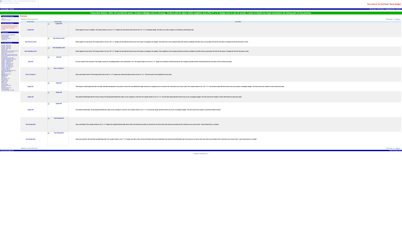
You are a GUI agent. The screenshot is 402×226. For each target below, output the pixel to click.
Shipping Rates (5, 36)
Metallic (3, 72)
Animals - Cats (4, 46)
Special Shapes (5, 85)
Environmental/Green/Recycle (8, 55)
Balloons (3, 49)
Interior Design (4, 68)
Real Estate (4, 78)
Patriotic (12, 9)
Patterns (3, 76)
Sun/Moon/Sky (5, 87)
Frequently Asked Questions (8, 34)
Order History (380, 9)
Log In (3, 18)
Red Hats (3, 79)
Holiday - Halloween (6, 63)
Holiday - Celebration (6, 60)
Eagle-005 (31, 109)
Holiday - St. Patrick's (6, 65)
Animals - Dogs (5, 47)
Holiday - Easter (5, 62)
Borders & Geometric (6, 52)
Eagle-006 (31, 97)
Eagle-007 (31, 86)
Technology (4, 88)
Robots (3, 83)
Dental (3, 53)
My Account (373, 9)
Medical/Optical (5, 71)
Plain (2, 77)
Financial (3, 56)
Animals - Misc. (5, 48)
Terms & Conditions (6, 38)
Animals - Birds (5, 45)
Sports (3, 86)
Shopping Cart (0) (390, 9)
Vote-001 (30, 61)
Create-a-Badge (5, 9)
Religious (3, 80)
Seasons (3, 84)
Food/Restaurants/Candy (7, 59)
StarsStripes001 (30, 139)
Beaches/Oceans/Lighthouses (8, 50)
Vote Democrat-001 (30, 42)
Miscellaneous (4, 73)
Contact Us (4, 39)
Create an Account (5, 19)
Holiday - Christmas (6, 61)
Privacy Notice (4, 37)
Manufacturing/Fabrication (7, 70)
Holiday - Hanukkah (6, 64)
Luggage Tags (4, 69)
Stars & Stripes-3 (31, 74)
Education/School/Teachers (8, 54)
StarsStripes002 (30, 124)
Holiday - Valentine (5, 67)
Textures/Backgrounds (6, 90)
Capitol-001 (30, 30)
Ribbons (3, 82)
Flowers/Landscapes (6, 57)
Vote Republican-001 (30, 51)
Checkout (398, 9)
